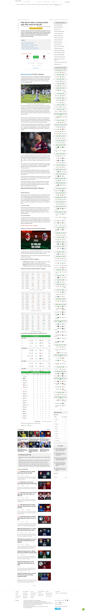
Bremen (64, 180)
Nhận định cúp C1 (57, 29)
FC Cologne (56, 260)
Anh (25, 4)
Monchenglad (65, 265)
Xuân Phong (37, 421)
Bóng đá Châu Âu (26, 594)
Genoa (64, 102)
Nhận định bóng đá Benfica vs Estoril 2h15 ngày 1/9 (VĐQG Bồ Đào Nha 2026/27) (26, 541)
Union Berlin (56, 267)
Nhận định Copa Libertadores (59, 46)
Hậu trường (32, 596)
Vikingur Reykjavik (64, 384)
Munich (56, 235)
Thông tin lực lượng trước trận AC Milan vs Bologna (29, 45)
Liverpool (56, 217)
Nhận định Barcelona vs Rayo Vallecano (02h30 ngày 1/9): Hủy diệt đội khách (26, 506)
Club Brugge (65, 171)
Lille (57, 248)
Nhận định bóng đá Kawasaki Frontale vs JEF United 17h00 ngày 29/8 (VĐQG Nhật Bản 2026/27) (60, 464)
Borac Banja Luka (56, 384)
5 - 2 (60, 277)
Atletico (64, 167)
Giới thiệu (47, 591)
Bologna (30, 425)
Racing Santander (56, 230)
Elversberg (56, 258)
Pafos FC (56, 338)
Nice (64, 176)
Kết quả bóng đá (57, 19)
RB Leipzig (56, 265)
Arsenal (22, 497)
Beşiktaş (64, 314)
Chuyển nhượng (51, 4)
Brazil (22, 532)
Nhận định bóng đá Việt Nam (59, 31)
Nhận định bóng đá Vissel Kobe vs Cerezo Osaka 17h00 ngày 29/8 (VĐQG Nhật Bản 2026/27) (61, 449)
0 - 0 (60, 341)
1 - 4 (60, 389)
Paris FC (56, 176)
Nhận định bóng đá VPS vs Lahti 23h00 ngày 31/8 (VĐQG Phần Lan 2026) (25, 563)
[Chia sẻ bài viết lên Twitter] (18, 25)
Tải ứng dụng (58, 591)
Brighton (56, 428)
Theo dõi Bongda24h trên (41, 26)
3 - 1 (60, 383)
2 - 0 (60, 142)
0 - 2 (60, 349)
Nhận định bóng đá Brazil (58, 48)
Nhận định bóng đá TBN (58, 27)
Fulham (64, 131)
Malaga (64, 190)
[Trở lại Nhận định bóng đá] (18, 32)
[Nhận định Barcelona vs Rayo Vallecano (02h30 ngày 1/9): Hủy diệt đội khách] (44, 508)
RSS (55, 600)
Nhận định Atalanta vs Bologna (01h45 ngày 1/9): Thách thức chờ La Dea (26, 518)
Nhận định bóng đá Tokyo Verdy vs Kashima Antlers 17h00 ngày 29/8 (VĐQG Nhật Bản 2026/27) (61, 458)
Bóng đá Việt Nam (26, 591)
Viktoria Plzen (56, 309)
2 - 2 (60, 158)
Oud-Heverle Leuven (56, 151)
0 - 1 (60, 147)
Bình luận (46, 4)
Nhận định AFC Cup (57, 64)
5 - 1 (60, 235)
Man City (56, 419)
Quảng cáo (62, 602)
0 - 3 (60, 400)
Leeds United (56, 129)
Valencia (64, 95)
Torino (64, 296)
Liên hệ (57, 602)
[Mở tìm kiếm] (61, 1)
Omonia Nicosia (56, 318)
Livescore (32, 597)
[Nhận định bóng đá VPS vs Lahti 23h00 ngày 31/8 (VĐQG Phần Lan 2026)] (44, 565)
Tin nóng (18, 4)
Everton (64, 220)
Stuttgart (64, 235)
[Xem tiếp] (60, 443)
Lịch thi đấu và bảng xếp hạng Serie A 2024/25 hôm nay (30, 48)
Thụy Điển (23, 554)
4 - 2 (60, 317)
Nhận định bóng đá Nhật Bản (59, 54)
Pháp (37, 4)
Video (60, 4)
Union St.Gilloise (56, 209)
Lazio (57, 102)
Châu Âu (29, 4)
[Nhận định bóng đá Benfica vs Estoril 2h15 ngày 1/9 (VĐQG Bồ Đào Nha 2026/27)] (44, 542)
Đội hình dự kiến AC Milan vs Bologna (28, 46)
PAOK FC (64, 326)
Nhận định (56, 4)
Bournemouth (56, 220)
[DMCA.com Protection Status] (58, 609)
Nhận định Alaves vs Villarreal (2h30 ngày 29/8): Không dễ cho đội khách (61, 469)
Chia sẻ (66, 477)
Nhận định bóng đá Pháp (58, 33)
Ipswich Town (65, 133)
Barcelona (22, 509)
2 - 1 (60, 138)
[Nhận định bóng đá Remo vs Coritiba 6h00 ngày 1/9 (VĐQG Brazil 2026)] (44, 532)
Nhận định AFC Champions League (60, 62)
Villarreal (64, 254)
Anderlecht (64, 208)
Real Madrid (56, 190)
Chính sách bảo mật (49, 594)
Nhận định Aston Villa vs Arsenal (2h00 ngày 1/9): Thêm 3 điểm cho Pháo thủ (27, 494)
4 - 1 (60, 328)
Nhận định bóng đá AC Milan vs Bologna (27, 42)
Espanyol (64, 138)
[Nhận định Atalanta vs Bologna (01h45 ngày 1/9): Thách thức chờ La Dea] (44, 520)
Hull (55, 421)
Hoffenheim (65, 260)
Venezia (64, 239)
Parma (64, 142)
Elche (64, 229)
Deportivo (56, 95)
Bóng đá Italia (25, 597)
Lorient (57, 160)
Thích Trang (55, 477)
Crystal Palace (57, 215)
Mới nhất (39, 1)
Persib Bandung (56, 117)
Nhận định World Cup (58, 44)
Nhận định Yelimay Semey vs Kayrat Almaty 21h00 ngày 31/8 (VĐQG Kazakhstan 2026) (26, 575)
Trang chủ (17, 591)
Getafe (27, 475)
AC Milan (24, 425)
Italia (32, 4)
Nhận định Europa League (58, 37)
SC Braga (64, 381)
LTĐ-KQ (43, 4)
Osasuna (22, 475)
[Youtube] (67, 600)
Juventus (56, 142)
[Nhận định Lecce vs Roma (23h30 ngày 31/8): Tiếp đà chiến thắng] (44, 485)
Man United (56, 133)
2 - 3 (60, 294)
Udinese (64, 294)
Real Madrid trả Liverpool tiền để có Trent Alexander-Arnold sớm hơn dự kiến (34, 460)
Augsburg (56, 199)
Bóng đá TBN (25, 596)
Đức (34, 4)
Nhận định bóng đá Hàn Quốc (59, 52)
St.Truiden (64, 185)
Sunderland (56, 131)
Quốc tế (39, 4)
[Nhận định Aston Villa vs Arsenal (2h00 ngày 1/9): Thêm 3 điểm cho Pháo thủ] (44, 496)
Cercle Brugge (57, 148)
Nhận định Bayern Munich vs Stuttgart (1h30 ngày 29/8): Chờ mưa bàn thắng (61, 454)
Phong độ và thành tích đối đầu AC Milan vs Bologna (29, 47)
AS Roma (22, 485)
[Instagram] (66, 600)
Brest (57, 158)
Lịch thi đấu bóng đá (64, 19)
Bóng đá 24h (51, 19)
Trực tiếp (16, 597)
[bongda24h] (16, 4)
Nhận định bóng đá (26, 74)
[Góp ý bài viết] (18, 30)
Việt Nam (22, 4)
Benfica (23, 544)
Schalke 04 (65, 199)
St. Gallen (56, 360)
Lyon (57, 162)
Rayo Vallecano (28, 509)
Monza (57, 294)
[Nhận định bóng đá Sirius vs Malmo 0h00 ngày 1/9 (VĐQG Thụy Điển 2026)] (44, 554)
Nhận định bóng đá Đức (58, 39)
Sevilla (57, 167)
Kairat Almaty (65, 373)
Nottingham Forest (65, 218)
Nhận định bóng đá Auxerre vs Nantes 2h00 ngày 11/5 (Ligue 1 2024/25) (33, 462)
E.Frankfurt (65, 267)
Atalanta (22, 521)
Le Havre (64, 162)
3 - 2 (60, 229)
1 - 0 (60, 254)
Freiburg (56, 180)
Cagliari (56, 100)
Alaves (57, 254)
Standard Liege (64, 151)
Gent (57, 171)
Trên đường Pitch (47, 1)
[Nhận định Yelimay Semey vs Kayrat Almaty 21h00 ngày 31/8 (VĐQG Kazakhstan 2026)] (44, 577)
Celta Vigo (56, 111)
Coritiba (29, 532)
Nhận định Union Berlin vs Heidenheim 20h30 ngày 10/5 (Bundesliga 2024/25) (34, 465)
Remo (25, 532)
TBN (27, 4)
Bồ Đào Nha (27, 544)
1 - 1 (60, 162)
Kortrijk (57, 286)
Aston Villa (26, 497)
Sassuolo (56, 296)
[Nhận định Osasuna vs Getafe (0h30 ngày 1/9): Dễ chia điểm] (44, 475)
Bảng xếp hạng (57, 412)
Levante (56, 277)
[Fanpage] (64, 600)
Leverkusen (65, 258)
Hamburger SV (64, 301)
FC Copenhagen (56, 329)
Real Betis (64, 277)
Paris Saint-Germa (65, 249)
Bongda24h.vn (65, 606)
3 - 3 (60, 267)
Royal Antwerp (56, 186)
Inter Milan (64, 100)
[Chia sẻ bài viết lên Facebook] (18, 23)
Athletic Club (65, 111)
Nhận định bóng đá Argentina (59, 50)
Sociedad (56, 138)
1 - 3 (60, 167)
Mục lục (23, 40)
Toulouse (64, 158)
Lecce (27, 485)
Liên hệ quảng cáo (49, 596)
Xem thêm (34, 585)
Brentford (64, 129)
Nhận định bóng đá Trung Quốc (59, 56)
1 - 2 (60, 150)
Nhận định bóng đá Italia (58, 35)
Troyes (64, 160)
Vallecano (64, 85)
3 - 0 (60, 265)
